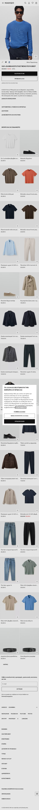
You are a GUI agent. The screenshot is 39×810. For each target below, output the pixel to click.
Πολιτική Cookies (20, 407)
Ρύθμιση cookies (19, 412)
